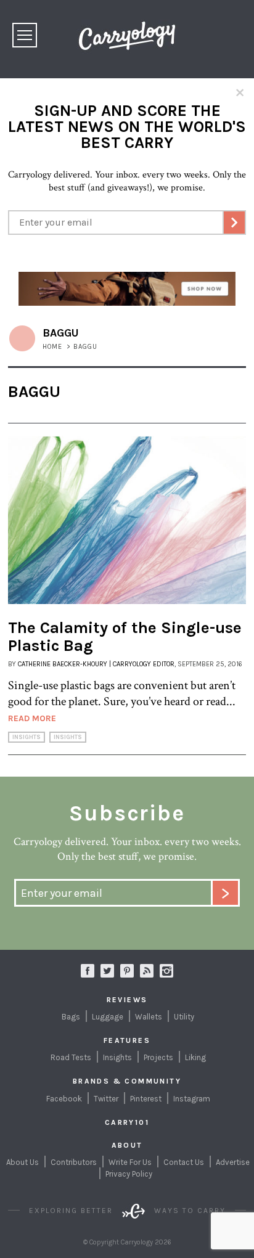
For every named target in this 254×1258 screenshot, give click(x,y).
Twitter (106, 1098)
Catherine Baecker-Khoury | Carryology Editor (96, 664)
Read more (32, 718)
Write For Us (130, 1162)
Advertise (233, 1162)
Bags (71, 1016)
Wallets (148, 1016)
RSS (147, 971)
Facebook (64, 1098)
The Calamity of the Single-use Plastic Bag (125, 636)
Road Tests (71, 1057)
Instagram (166, 971)
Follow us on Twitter (107, 971)
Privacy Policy (128, 1173)
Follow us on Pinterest (127, 971)
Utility (184, 1016)
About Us (22, 1162)
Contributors (74, 1162)
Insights (26, 737)
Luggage (107, 1016)
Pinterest (146, 1098)
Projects (158, 1057)
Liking (195, 1057)
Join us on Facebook (87, 971)
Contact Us (183, 1162)
